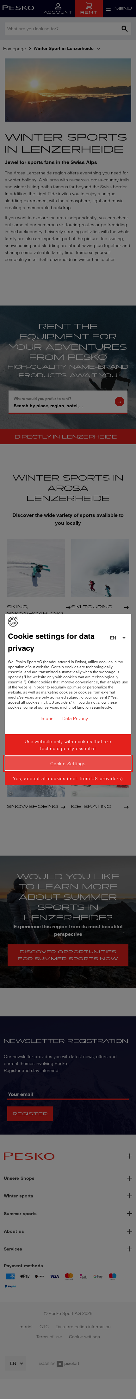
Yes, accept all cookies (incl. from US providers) (68, 778)
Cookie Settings (68, 763)
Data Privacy (75, 718)
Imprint (47, 718)
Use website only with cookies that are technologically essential (68, 745)
